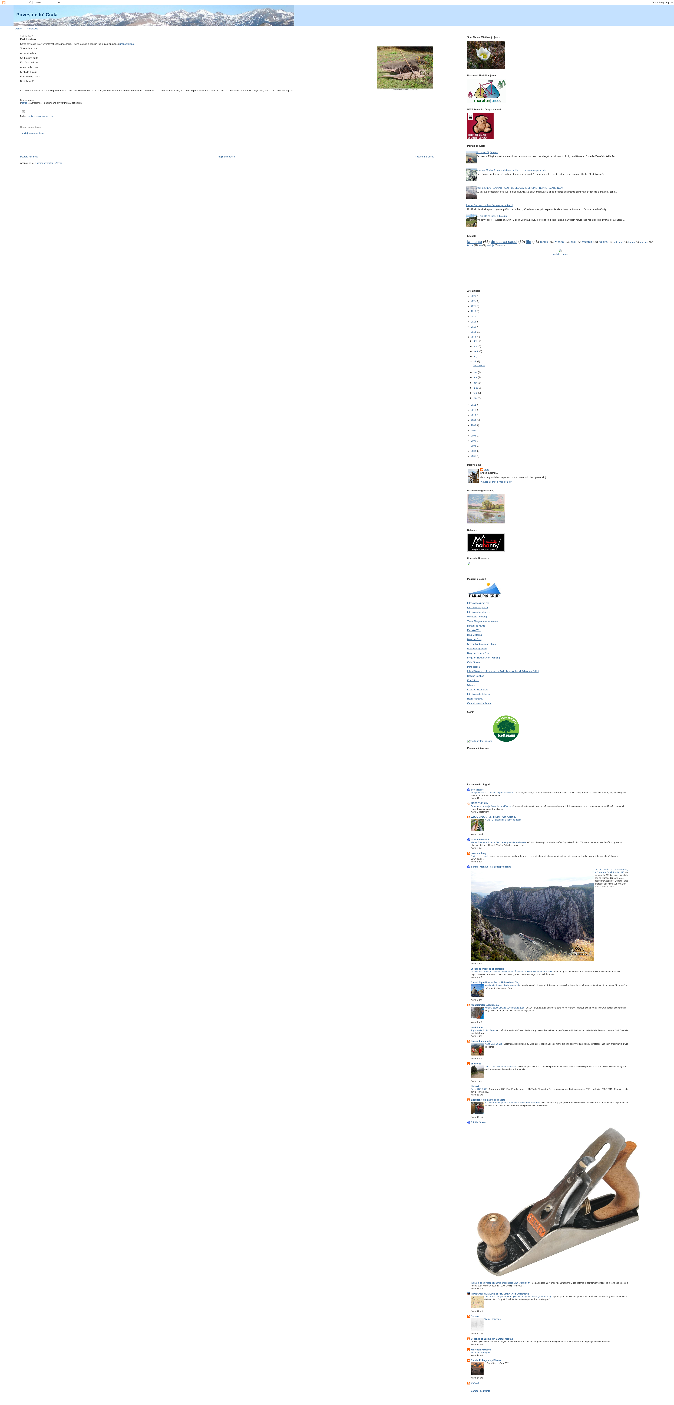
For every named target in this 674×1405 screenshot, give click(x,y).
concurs (644, 242)
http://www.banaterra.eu (479, 612)
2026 (474, 296)
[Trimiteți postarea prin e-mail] (23, 111)
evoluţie (490, 245)
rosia (500, 245)
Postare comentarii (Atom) (48, 163)
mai (476, 377)
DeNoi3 (475, 1383)
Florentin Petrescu (481, 1349)
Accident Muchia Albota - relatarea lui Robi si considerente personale (511, 170)
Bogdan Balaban (475, 676)
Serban (475, 1316)
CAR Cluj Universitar (477, 689)
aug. (476, 356)
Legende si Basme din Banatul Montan (492, 1338)
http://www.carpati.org (478, 607)
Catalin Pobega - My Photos (486, 1360)
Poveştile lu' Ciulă (37, 14)
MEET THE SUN (479, 803)
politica (603, 241)
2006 (474, 435)
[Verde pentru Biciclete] (479, 741)
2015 (474, 326)
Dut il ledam (28, 39)
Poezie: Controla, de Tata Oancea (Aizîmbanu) (489, 205)
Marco (24, 103)
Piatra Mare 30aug (493, 1044)
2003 (474, 451)
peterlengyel (477, 789)
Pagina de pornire (226, 156)
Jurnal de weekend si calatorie (487, 968)
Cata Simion (473, 662)
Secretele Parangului (481, 1352)
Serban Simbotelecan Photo (481, 644)
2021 (474, 306)
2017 (474, 316)
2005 (474, 440)
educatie (618, 242)
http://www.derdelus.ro (478, 694)
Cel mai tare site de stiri (479, 703)
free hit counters (560, 254)
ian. (476, 398)
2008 (474, 425)
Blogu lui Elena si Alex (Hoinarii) (483, 657)
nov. (476, 346)
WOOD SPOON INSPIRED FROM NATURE (493, 817)
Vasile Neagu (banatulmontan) (482, 621)
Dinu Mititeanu (474, 635)
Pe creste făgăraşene (487, 152)
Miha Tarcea (473, 666)
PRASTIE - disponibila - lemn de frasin (502, 820)
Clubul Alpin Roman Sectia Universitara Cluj (495, 982)
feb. (476, 393)
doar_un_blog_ (479, 853)
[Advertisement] (84, 145)
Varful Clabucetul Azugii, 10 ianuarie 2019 (504, 1008)
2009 (474, 420)
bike (573, 241)
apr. (476, 382)
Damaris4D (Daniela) (477, 648)
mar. (476, 387)
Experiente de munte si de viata (488, 1099)
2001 (474, 456)
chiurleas (476, 1063)
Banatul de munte (480, 1391)
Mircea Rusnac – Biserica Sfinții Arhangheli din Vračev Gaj (499, 842)
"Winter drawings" (493, 1319)
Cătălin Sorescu (479, 1122)
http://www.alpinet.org (478, 603)
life (528, 242)
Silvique (471, 685)
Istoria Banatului (480, 839)
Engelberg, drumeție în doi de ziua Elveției (491, 806)
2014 (474, 332)
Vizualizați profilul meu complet (496, 481)
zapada (559, 241)
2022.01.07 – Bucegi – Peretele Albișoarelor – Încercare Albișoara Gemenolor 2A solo (512, 971)
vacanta (49, 116)
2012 (474, 405)
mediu (544, 241)
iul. (475, 361)
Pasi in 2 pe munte (481, 1041)
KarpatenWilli (474, 630)
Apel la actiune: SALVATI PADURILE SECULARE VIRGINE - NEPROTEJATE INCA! (519, 188)
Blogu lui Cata (474, 639)
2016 (474, 321)
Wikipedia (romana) (477, 616)
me (43, 116)
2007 (474, 430)
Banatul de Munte (476, 625)
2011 (474, 410)
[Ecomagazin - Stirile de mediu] (506, 741)
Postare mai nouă (29, 156)
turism (631, 242)
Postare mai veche (424, 156)
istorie (470, 245)
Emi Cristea (473, 680)
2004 (474, 446)
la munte (474, 242)
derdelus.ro (477, 1027)
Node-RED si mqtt (480, 856)
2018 (474, 311)
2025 (474, 301)
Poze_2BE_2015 (479, 1089)
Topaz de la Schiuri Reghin (484, 1030)
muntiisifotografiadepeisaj (485, 1005)
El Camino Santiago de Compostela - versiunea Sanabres (512, 1102)
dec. (476, 341)
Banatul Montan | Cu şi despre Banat (491, 866)
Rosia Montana (475, 698)
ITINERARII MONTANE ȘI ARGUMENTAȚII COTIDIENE (500, 1293)
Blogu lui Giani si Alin (478, 653)
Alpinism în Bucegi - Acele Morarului (501, 985)
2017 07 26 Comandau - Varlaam (500, 1066)
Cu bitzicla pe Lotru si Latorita (491, 216)
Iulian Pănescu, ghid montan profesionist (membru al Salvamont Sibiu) (503, 671)
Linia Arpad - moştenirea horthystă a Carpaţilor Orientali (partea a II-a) (517, 1296)
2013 (474, 337)
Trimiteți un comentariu (32, 133)
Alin (486, 469)
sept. (476, 351)
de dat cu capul (34, 116)
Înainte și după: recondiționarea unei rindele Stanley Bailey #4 (501, 1283)
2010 (474, 415)
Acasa (18, 28)
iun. (476, 372)
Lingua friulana (126, 44)
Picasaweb (32, 28)
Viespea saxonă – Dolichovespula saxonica (492, 792)
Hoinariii (475, 1086)
